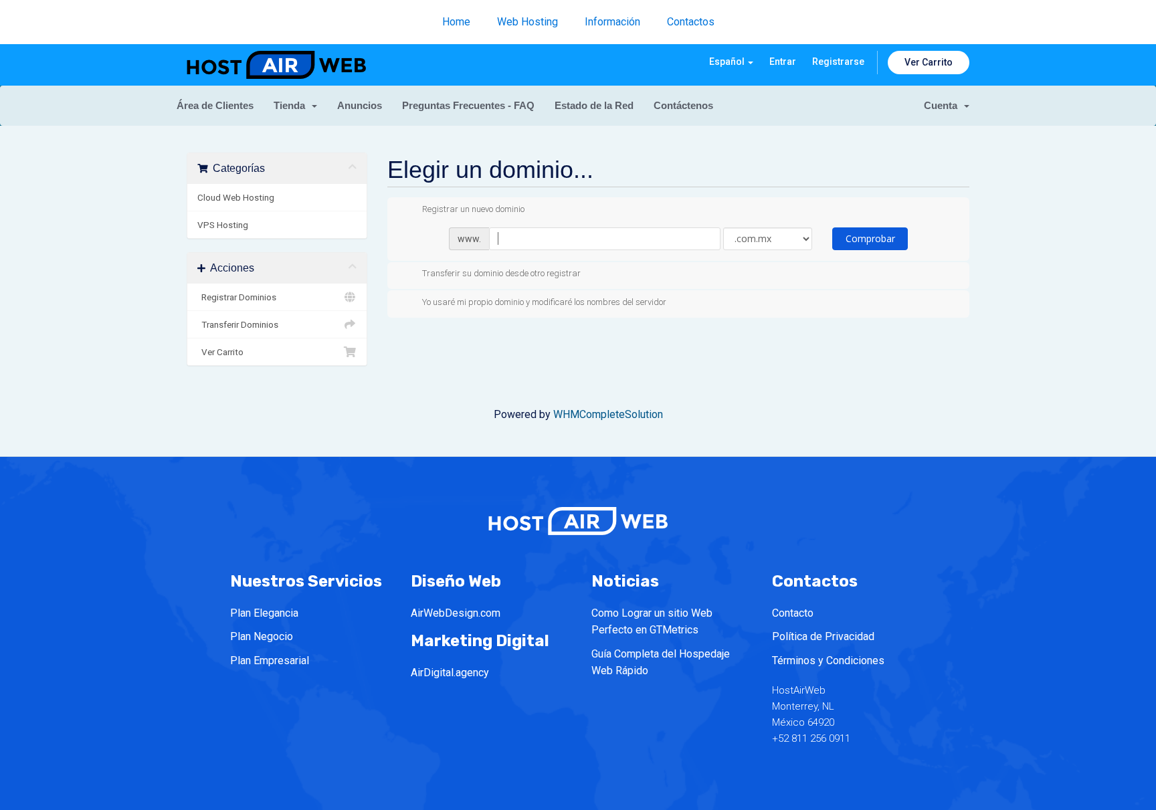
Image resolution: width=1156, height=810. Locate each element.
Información (612, 21)
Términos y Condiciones (828, 660)
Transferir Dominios (237, 324)
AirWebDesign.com (455, 613)
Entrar (782, 61)
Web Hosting (527, 21)
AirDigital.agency (450, 672)
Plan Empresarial (269, 660)
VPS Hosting (222, 224)
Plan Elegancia (264, 613)
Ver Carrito (928, 62)
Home (456, 21)
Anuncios (359, 105)
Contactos (690, 21)
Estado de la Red (594, 105)
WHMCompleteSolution (608, 414)
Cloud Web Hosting (235, 197)
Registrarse (838, 61)
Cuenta (943, 105)
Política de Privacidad (823, 636)
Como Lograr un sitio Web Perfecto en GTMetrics (651, 622)
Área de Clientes (215, 105)
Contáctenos (683, 105)
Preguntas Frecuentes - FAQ (468, 105)
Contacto (792, 613)
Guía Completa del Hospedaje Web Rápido (660, 662)
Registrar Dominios (236, 297)
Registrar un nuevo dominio (473, 209)
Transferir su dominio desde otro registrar (501, 274)
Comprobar (870, 238)
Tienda (292, 105)
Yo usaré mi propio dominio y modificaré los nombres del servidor (544, 302)
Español (728, 61)
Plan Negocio (261, 636)
